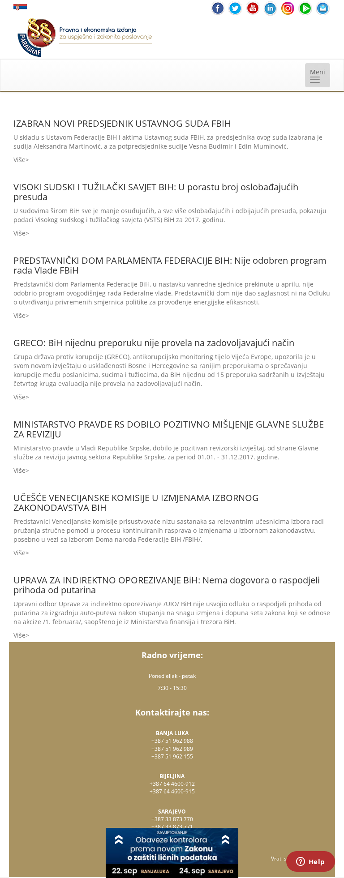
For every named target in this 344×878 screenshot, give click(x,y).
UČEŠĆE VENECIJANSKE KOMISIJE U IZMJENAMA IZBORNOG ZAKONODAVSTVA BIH (136, 503)
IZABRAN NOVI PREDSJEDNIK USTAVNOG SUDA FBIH (122, 123)
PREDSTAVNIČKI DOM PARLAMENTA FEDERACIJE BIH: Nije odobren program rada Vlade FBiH (170, 265)
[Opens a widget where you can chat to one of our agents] (310, 862)
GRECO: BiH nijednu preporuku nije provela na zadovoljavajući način (153, 343)
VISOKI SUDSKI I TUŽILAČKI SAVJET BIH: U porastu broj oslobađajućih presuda (155, 192)
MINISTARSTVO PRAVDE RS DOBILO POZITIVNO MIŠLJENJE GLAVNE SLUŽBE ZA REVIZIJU (168, 429)
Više (19, 159)
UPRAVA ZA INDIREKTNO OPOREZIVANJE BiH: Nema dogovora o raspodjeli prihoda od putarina (166, 585)
